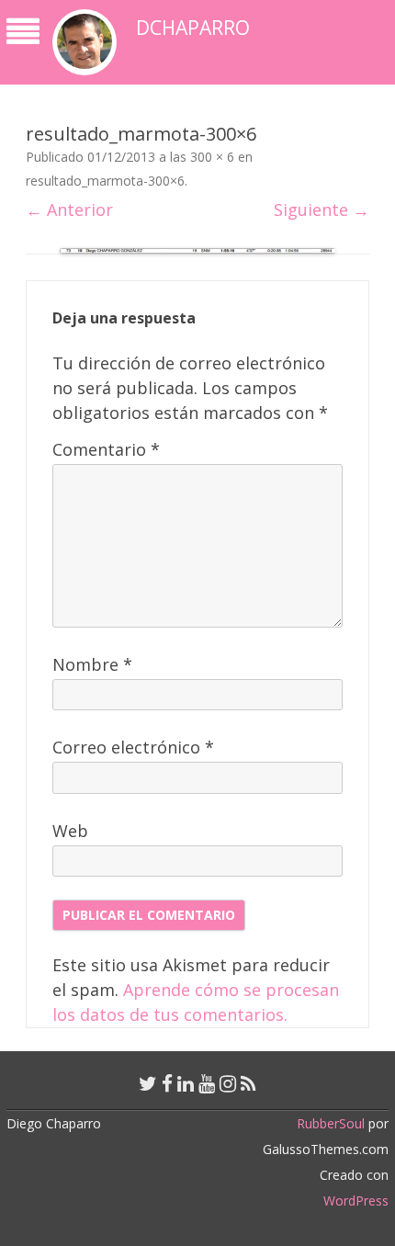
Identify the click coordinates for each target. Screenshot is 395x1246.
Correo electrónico (133, 747)
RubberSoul (331, 1123)
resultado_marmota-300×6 (105, 180)
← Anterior (69, 209)
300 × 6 (212, 156)
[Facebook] (167, 1083)
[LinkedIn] (185, 1083)
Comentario (106, 449)
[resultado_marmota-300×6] (197, 251)
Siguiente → (321, 209)
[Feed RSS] (248, 1083)
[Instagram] (228, 1083)
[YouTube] (206, 1083)
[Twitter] (148, 1083)
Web (70, 831)
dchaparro (193, 28)
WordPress (356, 1200)
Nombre (92, 664)
